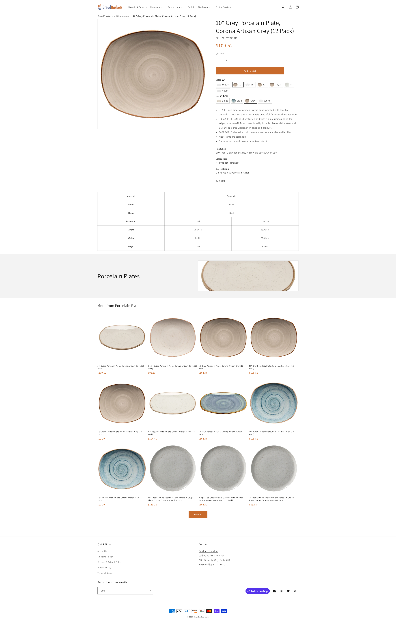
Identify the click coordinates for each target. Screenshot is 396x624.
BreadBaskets (105, 16)
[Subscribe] (149, 590)
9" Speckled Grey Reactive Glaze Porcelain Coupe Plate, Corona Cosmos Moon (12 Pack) (221, 499)
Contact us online (208, 551)
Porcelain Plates (240, 172)
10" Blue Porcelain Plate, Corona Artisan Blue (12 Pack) (271, 433)
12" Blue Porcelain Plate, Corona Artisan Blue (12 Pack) (221, 433)
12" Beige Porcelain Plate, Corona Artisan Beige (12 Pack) (171, 433)
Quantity (220, 53)
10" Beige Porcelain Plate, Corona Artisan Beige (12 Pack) (120, 367)
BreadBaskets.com (201, 617)
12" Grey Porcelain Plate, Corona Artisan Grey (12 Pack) (221, 367)
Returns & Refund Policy (109, 562)
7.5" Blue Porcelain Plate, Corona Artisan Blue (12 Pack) (119, 499)
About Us (102, 551)
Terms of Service (105, 573)
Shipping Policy (105, 556)
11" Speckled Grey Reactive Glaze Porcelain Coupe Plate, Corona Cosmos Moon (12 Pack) (171, 499)
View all (198, 514)
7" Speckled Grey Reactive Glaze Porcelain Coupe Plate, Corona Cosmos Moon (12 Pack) (271, 499)
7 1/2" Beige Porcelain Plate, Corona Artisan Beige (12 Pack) (172, 367)
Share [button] (222, 180)
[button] (137, 7)
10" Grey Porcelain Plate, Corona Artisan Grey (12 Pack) (271, 367)
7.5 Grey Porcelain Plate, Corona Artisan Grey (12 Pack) (119, 433)
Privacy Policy (104, 567)
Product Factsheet (229, 162)
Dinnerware (122, 16)
